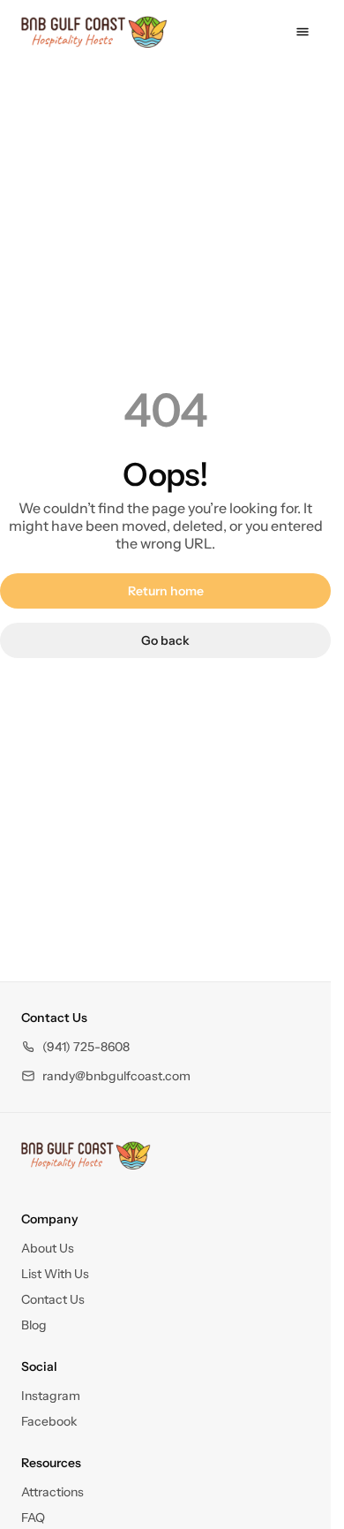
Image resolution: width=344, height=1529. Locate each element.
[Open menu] (302, 31)
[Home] (86, 1155)
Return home (166, 591)
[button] (75, 1047)
